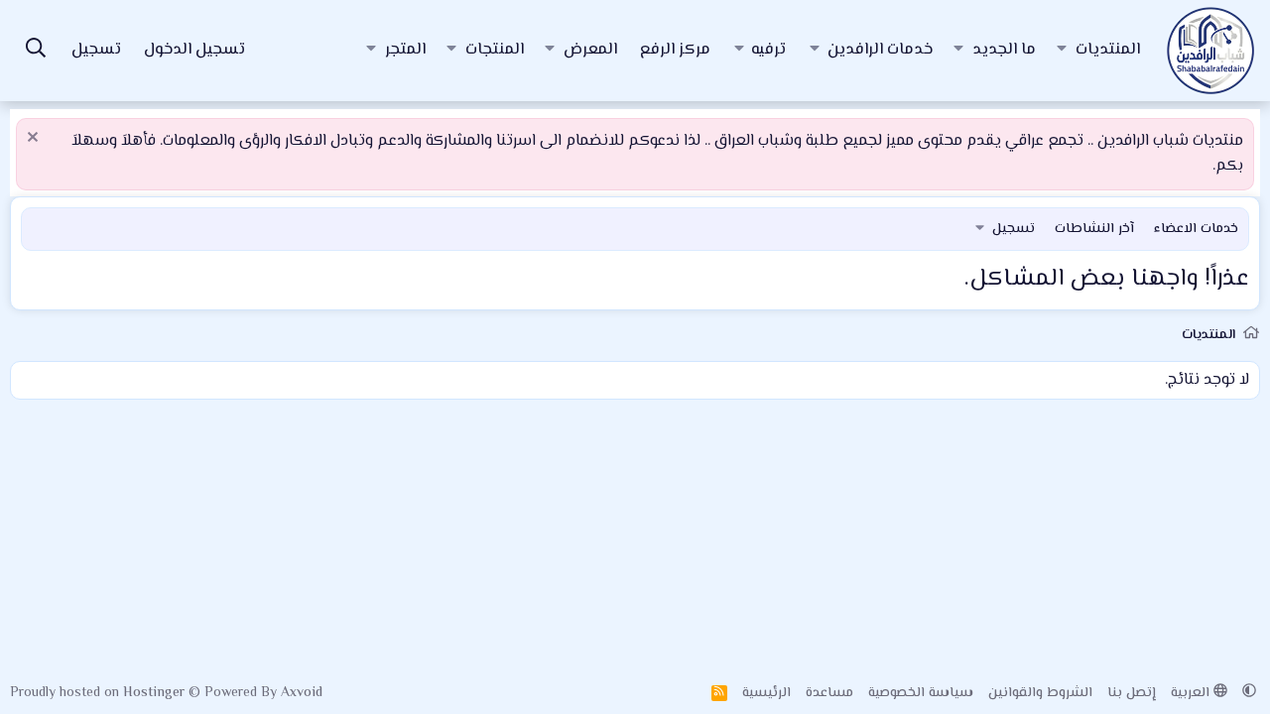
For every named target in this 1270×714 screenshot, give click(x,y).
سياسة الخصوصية (920, 693)
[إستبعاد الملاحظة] (35, 139)
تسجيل (1013, 229)
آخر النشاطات (1094, 229)
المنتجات (494, 50)
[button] (1062, 50)
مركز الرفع (675, 50)
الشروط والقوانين (1040, 693)
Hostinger (156, 693)
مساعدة (829, 693)
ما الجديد (1004, 50)
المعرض (590, 50)
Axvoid (301, 693)
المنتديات (1108, 50)
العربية (1192, 693)
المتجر (405, 50)
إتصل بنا (1131, 693)
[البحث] (36, 51)
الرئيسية (766, 693)
